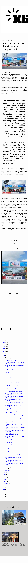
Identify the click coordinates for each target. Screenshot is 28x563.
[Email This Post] (16, 240)
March (5, 481)
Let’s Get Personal (9, 439)
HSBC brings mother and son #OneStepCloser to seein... (12, 434)
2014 (4, 491)
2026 (4, 340)
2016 (4, 487)
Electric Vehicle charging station (14, 242)
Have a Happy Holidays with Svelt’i (13, 414)
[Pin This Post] (14, 240)
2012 (4, 494)
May (5, 477)
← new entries (6, 329)
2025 (4, 342)
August (5, 472)
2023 (4, 346)
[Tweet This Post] (11, 240)
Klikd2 (8, 561)
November (6, 467)
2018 (4, 355)
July (5, 474)
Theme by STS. (17, 561)
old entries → (22, 329)
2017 (4, 357)
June (5, 476)
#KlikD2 (6, 242)
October (6, 468)
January (6, 485)
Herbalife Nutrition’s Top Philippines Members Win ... (13, 449)
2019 (4, 353)
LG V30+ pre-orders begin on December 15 (15, 391)
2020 (4, 351)
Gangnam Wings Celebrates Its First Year (14, 444)
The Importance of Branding (11, 360)
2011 (4, 496)
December (6, 358)
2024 (4, 344)
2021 (4, 350)
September (6, 470)
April (5, 479)
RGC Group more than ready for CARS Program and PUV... (13, 442)
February (6, 483)
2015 (4, 489)
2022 (4, 348)
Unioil (14, 243)
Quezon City (23, 242)
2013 (4, 492)
